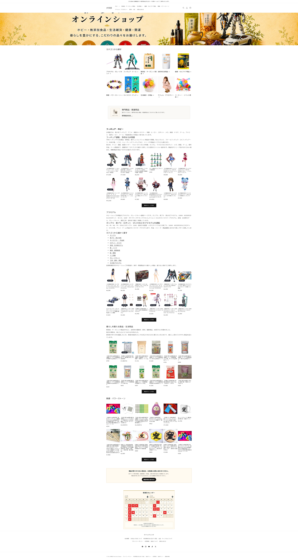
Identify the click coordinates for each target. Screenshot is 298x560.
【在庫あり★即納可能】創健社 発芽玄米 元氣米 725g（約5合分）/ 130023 (170, 382)
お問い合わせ (162, 541)
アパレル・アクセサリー (166, 95)
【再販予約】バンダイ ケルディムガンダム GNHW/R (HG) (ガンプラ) (170, 286)
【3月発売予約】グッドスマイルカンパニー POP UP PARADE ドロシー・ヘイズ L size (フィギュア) (184, 170)
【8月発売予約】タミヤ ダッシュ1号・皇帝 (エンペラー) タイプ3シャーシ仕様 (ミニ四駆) (184, 286)
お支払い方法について (136, 538)
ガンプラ (113, 235)
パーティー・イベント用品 (183, 96)
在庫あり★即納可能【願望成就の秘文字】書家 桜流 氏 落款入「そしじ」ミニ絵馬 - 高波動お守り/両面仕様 (141, 446)
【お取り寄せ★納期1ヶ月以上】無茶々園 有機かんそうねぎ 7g (184, 382)
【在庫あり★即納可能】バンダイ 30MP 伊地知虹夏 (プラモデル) (141, 310)
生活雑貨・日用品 (146, 95)
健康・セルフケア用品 (182, 71)
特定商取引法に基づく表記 (150, 538)
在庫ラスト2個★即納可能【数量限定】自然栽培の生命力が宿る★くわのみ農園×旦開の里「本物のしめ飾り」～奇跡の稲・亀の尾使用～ (127, 448)
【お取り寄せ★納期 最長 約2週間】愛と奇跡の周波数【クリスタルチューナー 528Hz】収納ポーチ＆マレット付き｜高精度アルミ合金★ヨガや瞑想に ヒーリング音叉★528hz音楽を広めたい (113, 448)
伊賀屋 (111, 556)
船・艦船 (113, 253)
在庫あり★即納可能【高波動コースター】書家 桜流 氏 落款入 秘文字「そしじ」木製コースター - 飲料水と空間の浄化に (170, 447)
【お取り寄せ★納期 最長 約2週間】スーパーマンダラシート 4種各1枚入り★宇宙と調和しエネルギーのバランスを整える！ (127, 420)
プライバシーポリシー (137, 541)
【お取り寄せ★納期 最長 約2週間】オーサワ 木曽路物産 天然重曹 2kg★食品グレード (156, 382)
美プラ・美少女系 (115, 238)
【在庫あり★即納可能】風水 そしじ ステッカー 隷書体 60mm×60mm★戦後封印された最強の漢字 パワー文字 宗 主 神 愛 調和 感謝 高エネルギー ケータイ (113, 421)
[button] (117, 6)
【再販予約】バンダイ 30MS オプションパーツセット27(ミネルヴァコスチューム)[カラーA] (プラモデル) (170, 310)
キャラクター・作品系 (117, 240)
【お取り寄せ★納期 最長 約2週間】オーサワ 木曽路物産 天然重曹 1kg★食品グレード (113, 357)
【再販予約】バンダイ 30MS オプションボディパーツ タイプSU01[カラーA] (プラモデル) (127, 310)
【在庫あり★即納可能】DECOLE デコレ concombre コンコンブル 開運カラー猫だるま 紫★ (155, 419)
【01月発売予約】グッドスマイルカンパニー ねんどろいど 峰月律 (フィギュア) (184, 194)
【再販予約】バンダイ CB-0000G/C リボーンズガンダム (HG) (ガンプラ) (141, 286)
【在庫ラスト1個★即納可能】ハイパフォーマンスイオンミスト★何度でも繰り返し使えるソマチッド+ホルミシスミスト (170, 420)
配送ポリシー (160, 556)
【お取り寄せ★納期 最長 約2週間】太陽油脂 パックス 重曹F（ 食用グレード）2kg (141, 357)
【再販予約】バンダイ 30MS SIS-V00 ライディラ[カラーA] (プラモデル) (185, 310)
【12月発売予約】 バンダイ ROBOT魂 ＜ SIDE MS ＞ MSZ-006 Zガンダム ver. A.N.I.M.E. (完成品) (127, 170)
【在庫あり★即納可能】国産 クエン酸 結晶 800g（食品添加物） (127, 357)
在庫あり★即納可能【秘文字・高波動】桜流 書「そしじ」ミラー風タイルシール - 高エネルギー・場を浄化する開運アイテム (156, 447)
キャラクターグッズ (130, 95)
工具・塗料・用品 (115, 260)
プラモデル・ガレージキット (114, 72)
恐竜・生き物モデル (116, 245)
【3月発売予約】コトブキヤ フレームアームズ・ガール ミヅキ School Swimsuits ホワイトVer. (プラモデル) (156, 286)
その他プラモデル (115, 263)
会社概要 (127, 538)
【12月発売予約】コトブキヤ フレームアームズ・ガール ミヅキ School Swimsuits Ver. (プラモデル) (112, 286)
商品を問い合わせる (149, 479)
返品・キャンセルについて (165, 538)
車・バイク (113, 248)
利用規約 (147, 541)
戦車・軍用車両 (115, 250)
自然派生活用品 (163, 71)
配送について (154, 541)
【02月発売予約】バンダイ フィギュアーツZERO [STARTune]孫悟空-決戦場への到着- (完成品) (141, 170)
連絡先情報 (167, 556)
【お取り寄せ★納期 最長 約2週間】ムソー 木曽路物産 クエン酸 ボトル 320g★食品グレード (170, 358)
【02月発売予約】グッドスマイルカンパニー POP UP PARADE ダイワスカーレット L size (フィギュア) (170, 170)
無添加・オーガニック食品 (149, 72)
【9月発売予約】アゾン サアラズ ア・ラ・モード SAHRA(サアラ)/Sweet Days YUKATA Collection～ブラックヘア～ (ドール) (113, 195)
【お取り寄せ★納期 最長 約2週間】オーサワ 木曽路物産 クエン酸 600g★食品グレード (184, 358)
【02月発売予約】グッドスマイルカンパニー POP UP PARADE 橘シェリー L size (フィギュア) (127, 195)
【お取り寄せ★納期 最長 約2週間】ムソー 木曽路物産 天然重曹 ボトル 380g (141, 382)
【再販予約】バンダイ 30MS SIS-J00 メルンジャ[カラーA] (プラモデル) (156, 310)
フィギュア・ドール (130, 71)
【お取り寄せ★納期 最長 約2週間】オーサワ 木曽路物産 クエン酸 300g (127, 382)
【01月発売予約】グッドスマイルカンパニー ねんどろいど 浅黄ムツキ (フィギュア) (141, 195)
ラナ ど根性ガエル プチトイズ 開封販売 (156, 169)
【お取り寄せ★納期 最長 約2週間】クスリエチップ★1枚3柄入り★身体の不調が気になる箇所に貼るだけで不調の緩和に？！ (141, 420)
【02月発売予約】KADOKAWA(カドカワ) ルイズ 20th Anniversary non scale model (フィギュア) (155, 195)
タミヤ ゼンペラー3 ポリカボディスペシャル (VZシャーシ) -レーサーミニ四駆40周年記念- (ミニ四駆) (113, 310)
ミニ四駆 (113, 255)
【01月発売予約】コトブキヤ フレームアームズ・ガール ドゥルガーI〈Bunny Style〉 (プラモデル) (127, 286)
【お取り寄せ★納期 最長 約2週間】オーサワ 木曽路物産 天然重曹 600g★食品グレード (113, 382)
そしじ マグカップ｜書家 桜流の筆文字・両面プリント (184, 418)
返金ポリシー (148, 556)
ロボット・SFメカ (115, 243)
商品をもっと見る (149, 205)
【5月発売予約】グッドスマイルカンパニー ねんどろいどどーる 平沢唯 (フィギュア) (170, 195)
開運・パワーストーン (113, 95)
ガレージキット (115, 258)
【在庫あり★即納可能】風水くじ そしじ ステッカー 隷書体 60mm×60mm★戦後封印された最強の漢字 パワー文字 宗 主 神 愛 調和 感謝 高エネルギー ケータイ (185, 448)
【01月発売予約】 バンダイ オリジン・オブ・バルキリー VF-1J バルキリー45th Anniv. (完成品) (112, 170)
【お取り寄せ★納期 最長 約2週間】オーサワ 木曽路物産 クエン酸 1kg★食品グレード (156, 357)
